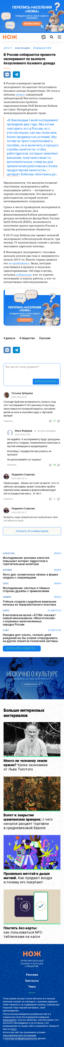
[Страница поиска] (51, 37)
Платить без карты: (23, 932)
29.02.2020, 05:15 (19, 478)
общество (28, 338)
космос (7, 570)
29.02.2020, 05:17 (19, 512)
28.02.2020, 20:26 (19, 397)
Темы (32, 986)
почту (14, 1029)
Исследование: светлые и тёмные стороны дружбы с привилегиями (26, 590)
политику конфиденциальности (21, 1038)
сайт (6, 630)
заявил (20, 94)
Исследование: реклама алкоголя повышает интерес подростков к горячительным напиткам (26, 561)
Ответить (8, 421)
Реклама (32, 974)
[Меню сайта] (59, 37)
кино (6, 610)
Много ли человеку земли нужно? (26, 765)
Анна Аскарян (22, 48)
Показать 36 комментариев (32, 531)
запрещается (9, 1020)
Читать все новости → (22, 648)
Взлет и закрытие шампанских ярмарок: (28, 821)
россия (45, 338)
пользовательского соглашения (19, 1035)
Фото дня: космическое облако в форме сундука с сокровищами (30, 576)
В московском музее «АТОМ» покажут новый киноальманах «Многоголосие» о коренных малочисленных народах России (29, 620)
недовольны (23, 274)
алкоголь (9, 553)
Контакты (32, 980)
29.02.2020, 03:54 (22, 434)
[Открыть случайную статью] (44, 37)
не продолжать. (19, 263)
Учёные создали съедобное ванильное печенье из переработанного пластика (29, 603)
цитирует (13, 174)
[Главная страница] (10, 37)
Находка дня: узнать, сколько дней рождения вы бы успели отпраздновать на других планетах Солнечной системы (30, 638)
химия (7, 597)
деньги (8, 48)
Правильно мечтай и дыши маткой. (28, 877)
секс (6, 583)
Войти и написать (46, 381)
